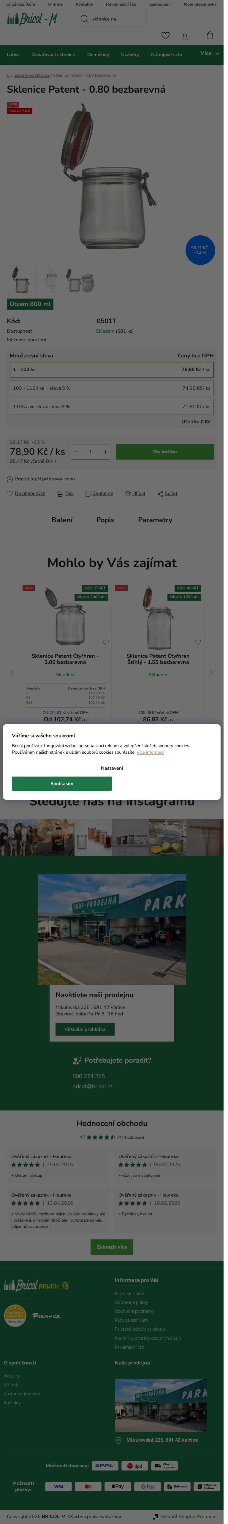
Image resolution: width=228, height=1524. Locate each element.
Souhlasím (61, 783)
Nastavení (112, 768)
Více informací (150, 752)
